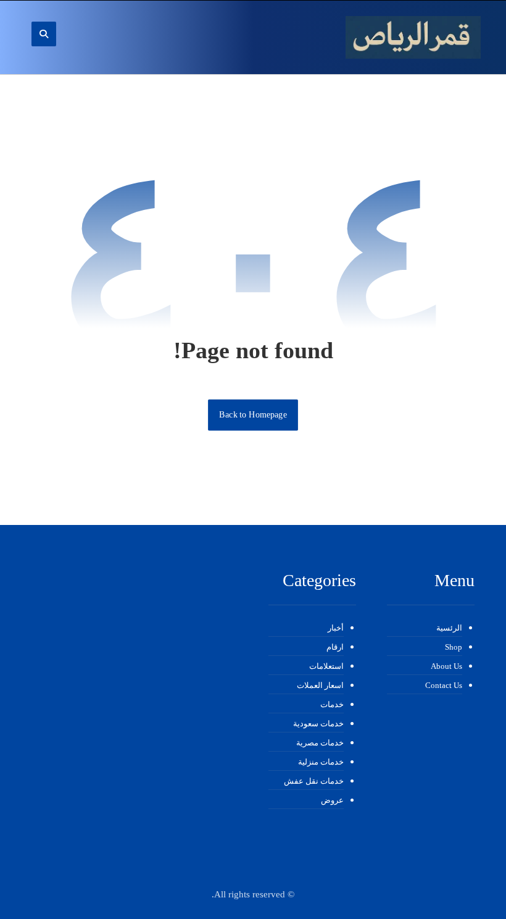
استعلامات (326, 666)
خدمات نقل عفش (314, 781)
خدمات (332, 704)
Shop (453, 647)
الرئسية (449, 627)
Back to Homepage (253, 414)
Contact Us (443, 685)
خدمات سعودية (318, 723)
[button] (43, 34)
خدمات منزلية (321, 761)
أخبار (336, 627)
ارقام (335, 647)
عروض (332, 800)
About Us (446, 666)
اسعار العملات (320, 685)
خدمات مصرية (320, 742)
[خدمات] (413, 37)
